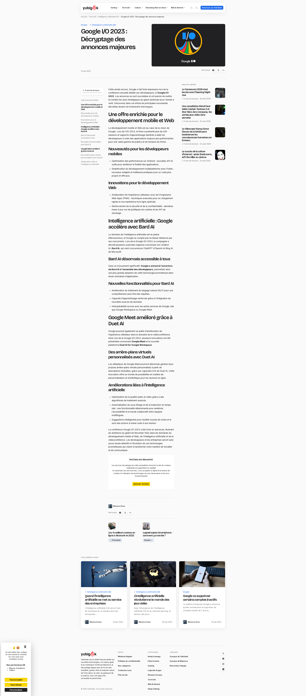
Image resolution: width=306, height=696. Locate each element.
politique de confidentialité (149, 378)
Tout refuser (16, 685)
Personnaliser (16, 690)
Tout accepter (16, 680)
